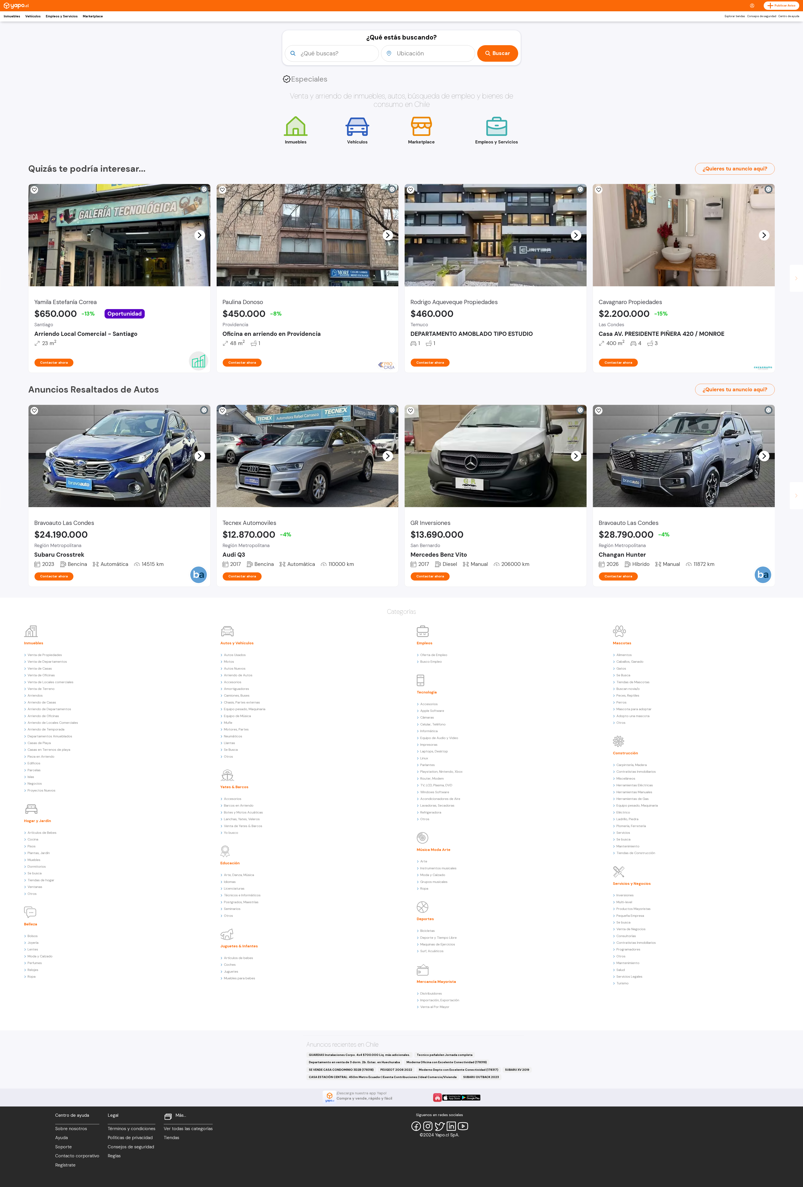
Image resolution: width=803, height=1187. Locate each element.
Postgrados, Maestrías (241, 902)
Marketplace (93, 16)
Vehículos (33, 16)
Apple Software (432, 711)
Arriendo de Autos (238, 675)
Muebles (34, 860)
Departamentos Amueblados (50, 736)
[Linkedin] (451, 1126)
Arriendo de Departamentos (49, 709)
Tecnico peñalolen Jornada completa (444, 1055)
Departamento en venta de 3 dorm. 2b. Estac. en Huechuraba (354, 1062)
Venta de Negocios (631, 929)
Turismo (622, 983)
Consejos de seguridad (761, 16)
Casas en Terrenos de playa (49, 749)
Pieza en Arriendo (41, 756)
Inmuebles (12, 16)
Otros (32, 894)
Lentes (33, 949)
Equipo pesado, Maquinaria (244, 709)
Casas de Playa (39, 743)
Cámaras (427, 717)
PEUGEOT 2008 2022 (396, 1070)
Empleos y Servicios (62, 16)
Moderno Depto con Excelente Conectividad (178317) (458, 1070)
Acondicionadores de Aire (440, 799)
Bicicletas (427, 931)
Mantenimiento (627, 846)
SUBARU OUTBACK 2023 (481, 1077)
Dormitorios (37, 866)
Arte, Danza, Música (239, 875)
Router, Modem (432, 778)
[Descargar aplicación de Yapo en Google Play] (470, 1098)
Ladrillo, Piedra (627, 819)
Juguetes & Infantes (239, 946)
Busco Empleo (431, 661)
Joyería (33, 942)
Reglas (114, 1156)
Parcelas (34, 770)
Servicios (623, 832)
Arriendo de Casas (42, 702)
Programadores (628, 949)
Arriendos (35, 695)
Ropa (32, 976)
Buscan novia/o (628, 689)
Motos (229, 661)
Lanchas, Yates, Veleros (242, 819)
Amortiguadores (236, 689)
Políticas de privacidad (130, 1138)
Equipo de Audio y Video (439, 738)
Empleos (424, 643)
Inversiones (625, 895)
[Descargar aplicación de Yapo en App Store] (451, 1098)
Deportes (425, 918)
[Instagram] (428, 1126)
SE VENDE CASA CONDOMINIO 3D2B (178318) (341, 1070)
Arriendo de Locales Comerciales (53, 722)
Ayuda (61, 1138)
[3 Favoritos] (34, 190)
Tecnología (427, 692)
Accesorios (232, 682)
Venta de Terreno (41, 689)
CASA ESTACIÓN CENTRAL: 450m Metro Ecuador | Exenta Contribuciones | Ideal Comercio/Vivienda (382, 1077)
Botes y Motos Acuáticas (243, 812)
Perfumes (35, 963)
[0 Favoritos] (598, 190)
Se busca (35, 873)
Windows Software (434, 792)
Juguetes (231, 971)
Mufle (228, 722)
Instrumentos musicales (438, 868)
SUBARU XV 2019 (517, 1070)
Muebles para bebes (239, 978)
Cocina (33, 839)
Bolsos (33, 936)
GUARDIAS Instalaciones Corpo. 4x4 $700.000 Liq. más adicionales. (359, 1055)
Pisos (32, 846)
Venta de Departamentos (47, 661)
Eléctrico (623, 812)
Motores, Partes (236, 729)
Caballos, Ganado (629, 661)
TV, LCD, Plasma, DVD (436, 785)
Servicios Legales (629, 976)
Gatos (621, 668)
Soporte (63, 1147)
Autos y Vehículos (237, 643)
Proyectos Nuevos (41, 790)
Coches (230, 964)
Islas (31, 777)
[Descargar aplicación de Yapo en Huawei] (437, 1097)
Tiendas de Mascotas (633, 682)
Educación (230, 863)
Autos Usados (235, 655)
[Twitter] (439, 1126)
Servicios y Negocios (632, 883)
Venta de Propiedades (45, 655)
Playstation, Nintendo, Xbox (441, 771)
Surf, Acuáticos (432, 951)
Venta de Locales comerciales (50, 682)
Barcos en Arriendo (238, 805)
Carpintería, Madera (631, 765)
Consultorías (626, 936)
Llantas (229, 743)
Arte (423, 861)
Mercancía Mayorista (436, 981)
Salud (620, 970)
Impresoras (428, 744)
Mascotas (622, 643)
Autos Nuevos (235, 668)
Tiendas (171, 1138)
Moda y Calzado (40, 956)
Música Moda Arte (433, 849)
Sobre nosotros (71, 1129)
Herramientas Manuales (634, 792)
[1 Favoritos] (410, 410)
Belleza (30, 924)
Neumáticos (233, 736)
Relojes (33, 970)
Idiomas (230, 882)
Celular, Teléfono (433, 724)
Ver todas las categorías (188, 1129)
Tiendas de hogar (41, 880)
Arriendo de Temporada (46, 729)
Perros (621, 702)
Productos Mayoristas (633, 909)
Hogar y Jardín (37, 820)
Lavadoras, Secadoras (437, 805)
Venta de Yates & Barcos (243, 826)
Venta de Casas (40, 668)
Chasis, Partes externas (242, 702)
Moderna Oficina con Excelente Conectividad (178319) (447, 1062)
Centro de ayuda (788, 16)
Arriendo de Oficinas (43, 716)
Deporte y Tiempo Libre (438, 937)
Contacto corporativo (77, 1156)
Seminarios (232, 909)
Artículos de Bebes (42, 832)
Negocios (35, 783)
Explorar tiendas (735, 16)
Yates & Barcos (234, 786)
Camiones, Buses (236, 695)
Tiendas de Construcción (635, 853)
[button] (199, 235)
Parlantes (427, 765)
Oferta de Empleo (433, 655)
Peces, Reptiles (627, 695)
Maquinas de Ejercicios (437, 944)
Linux (424, 758)
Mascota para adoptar (634, 709)
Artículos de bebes (238, 958)
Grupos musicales (434, 882)
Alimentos (624, 655)
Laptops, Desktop (434, 751)
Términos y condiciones (131, 1129)
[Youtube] (463, 1126)
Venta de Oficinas (41, 675)
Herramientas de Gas (632, 799)
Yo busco (231, 832)
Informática (429, 731)
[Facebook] (416, 1126)
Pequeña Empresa (630, 915)
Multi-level (624, 902)
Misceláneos (625, 778)
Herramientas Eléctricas (634, 785)
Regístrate (65, 1165)
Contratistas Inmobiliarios (636, 771)
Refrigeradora (430, 812)
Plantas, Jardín (39, 853)
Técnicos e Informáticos (242, 895)
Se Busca (231, 749)
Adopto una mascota (633, 716)
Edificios (34, 763)
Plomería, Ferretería (631, 826)
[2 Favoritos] (410, 190)
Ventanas (35, 887)
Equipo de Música (237, 716)
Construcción (625, 753)
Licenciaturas (234, 888)
